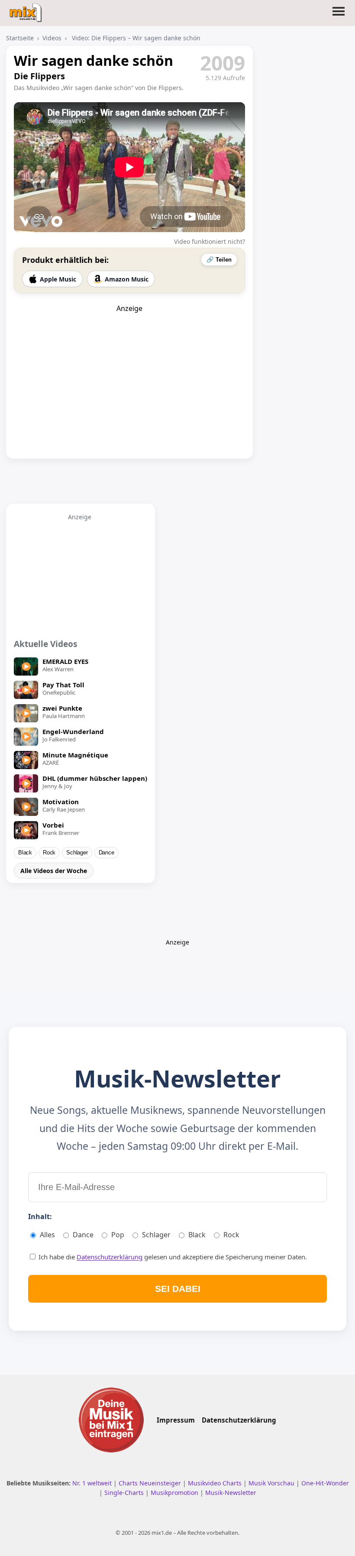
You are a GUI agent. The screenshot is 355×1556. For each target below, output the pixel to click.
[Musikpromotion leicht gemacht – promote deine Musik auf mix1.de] (111, 1420)
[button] (338, 16)
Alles (47, 1234)
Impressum (176, 1420)
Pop (117, 1234)
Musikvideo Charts (215, 1483)
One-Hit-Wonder (325, 1483)
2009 (222, 62)
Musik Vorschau (272, 1483)
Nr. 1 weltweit (92, 1483)
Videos (51, 38)
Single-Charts (124, 1492)
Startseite (20, 38)
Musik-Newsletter (230, 1492)
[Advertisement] (129, 367)
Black (25, 853)
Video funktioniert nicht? (209, 241)
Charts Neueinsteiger (151, 1483)
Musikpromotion (175, 1492)
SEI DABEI (177, 1289)
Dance (106, 853)
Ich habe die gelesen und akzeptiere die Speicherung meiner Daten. (172, 1256)
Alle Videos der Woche (53, 871)
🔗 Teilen (219, 259)
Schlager (76, 853)
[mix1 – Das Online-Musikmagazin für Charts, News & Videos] (27, 10)
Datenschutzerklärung (109, 1256)
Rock (49, 853)
